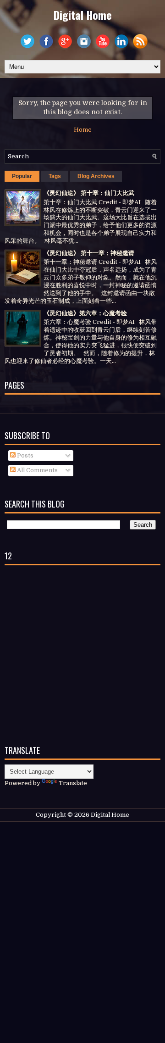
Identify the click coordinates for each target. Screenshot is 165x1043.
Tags (55, 176)
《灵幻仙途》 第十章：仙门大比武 (89, 193)
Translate (73, 783)
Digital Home (83, 14)
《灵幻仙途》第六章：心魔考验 (85, 313)
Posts (24, 455)
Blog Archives (96, 176)
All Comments (37, 470)
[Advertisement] (82, 652)
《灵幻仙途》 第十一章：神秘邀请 (89, 253)
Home (83, 129)
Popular (22, 176)
